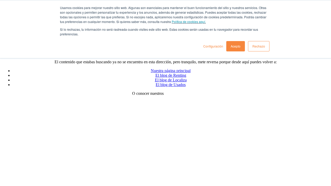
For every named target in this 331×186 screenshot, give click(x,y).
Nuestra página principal (171, 70)
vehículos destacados (182, 93)
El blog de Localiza (171, 80)
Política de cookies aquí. (189, 21)
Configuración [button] (213, 46)
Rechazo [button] (258, 46)
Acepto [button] (235, 46)
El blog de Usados (171, 84)
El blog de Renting (170, 75)
